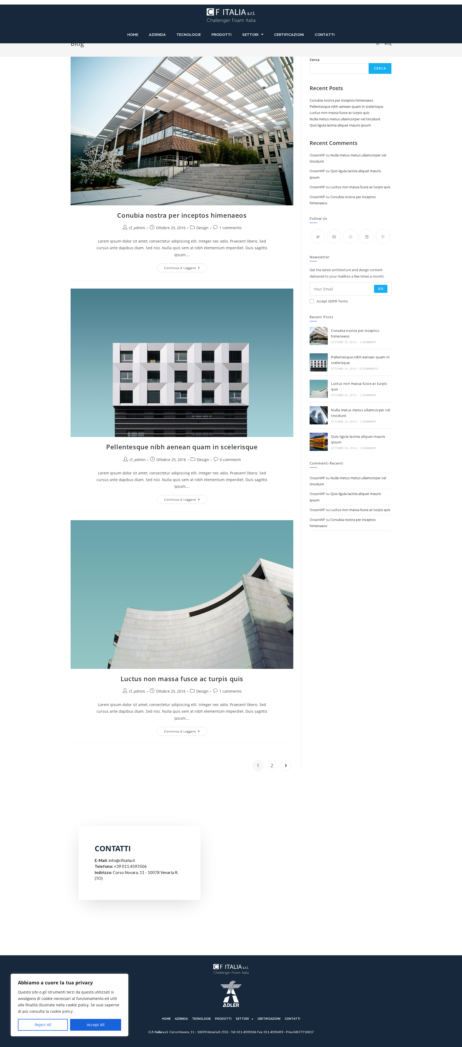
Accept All (96, 1024)
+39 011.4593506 (130, 866)
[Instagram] (350, 236)
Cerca (314, 59)
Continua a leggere (185, 266)
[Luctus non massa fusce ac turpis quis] (319, 389)
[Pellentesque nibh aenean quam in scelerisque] (319, 362)
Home (132, 34)
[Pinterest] (383, 236)
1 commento (230, 227)
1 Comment (368, 342)
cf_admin (137, 227)
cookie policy (61, 1011)
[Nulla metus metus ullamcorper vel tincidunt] (319, 415)
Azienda (157, 34)
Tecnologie (188, 34)
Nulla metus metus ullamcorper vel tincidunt (345, 119)
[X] (317, 236)
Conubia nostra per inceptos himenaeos (182, 215)
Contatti (325, 34)
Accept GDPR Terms (332, 301)
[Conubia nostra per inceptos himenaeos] (319, 336)
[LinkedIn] (366, 236)
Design (202, 227)
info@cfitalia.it (122, 860)
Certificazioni (289, 34)
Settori (250, 34)
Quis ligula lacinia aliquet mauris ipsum (340, 125)
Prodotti (221, 34)
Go (380, 288)
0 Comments (369, 368)
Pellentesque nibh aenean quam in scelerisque (181, 446)
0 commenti (230, 459)
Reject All (43, 1024)
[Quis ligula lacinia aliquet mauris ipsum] (319, 442)
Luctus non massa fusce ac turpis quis (182, 678)
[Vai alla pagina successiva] (285, 765)
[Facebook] (334, 236)
